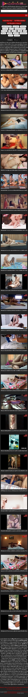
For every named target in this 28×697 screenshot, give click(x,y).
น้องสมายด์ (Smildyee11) (20, 28)
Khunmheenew (23, 33)
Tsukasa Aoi (23, 26)
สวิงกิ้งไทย (9, 33)
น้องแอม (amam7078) (6, 26)
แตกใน (25, 31)
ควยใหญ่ (20, 31)
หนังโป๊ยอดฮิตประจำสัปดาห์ (14, 23)
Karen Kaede (16, 26)
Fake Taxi (14, 31)
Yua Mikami (5, 28)
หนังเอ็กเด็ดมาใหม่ (7, 20)
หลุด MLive (16, 33)
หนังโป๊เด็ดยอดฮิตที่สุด (19, 20)
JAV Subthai (4, 31)
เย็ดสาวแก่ (3, 33)
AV (9, 31)
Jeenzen (10, 35)
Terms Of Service (16, 689)
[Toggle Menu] (26, 15)
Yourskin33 (16, 35)
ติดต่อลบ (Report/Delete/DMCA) (8, 687)
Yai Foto (11, 28)
